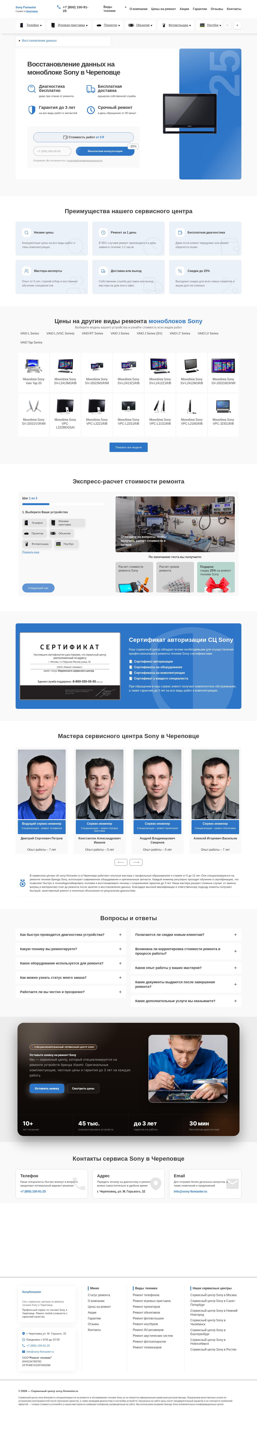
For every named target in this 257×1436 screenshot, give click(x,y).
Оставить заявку (47, 1088)
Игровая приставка (71, 25)
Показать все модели (129, 447)
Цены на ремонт (163, 9)
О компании (139, 9)
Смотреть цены (83, 1088)
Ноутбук (212, 25)
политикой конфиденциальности (85, 160)
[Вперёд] (237, 25)
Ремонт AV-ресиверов (148, 1329)
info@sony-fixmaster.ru (190, 1191)
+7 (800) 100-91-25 (75, 9)
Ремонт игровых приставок (152, 1300)
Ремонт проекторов (146, 1306)
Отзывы (217, 9)
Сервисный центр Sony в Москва (213, 1295)
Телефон (33, 25)
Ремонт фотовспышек (148, 1318)
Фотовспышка (178, 25)
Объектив (143, 25)
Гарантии (200, 9)
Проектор (110, 25)
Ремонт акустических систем (153, 1335)
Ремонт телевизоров (147, 1347)
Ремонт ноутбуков (145, 1324)
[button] (121, 862)
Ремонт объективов (146, 1312)
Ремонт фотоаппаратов (149, 1341)
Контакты (234, 9)
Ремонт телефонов (146, 1295)
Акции (184, 9)
